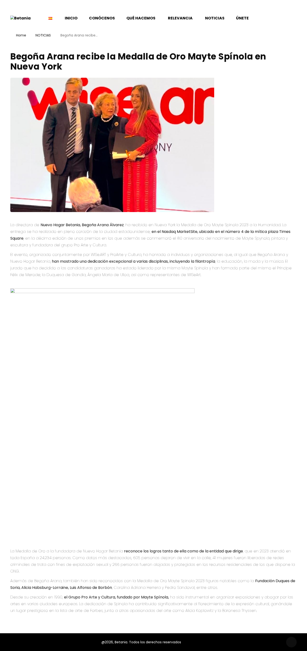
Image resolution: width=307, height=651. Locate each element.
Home (21, 35)
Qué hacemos (140, 18)
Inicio (71, 18)
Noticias (214, 18)
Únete (242, 18)
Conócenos (102, 18)
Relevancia (180, 18)
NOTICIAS (43, 35)
